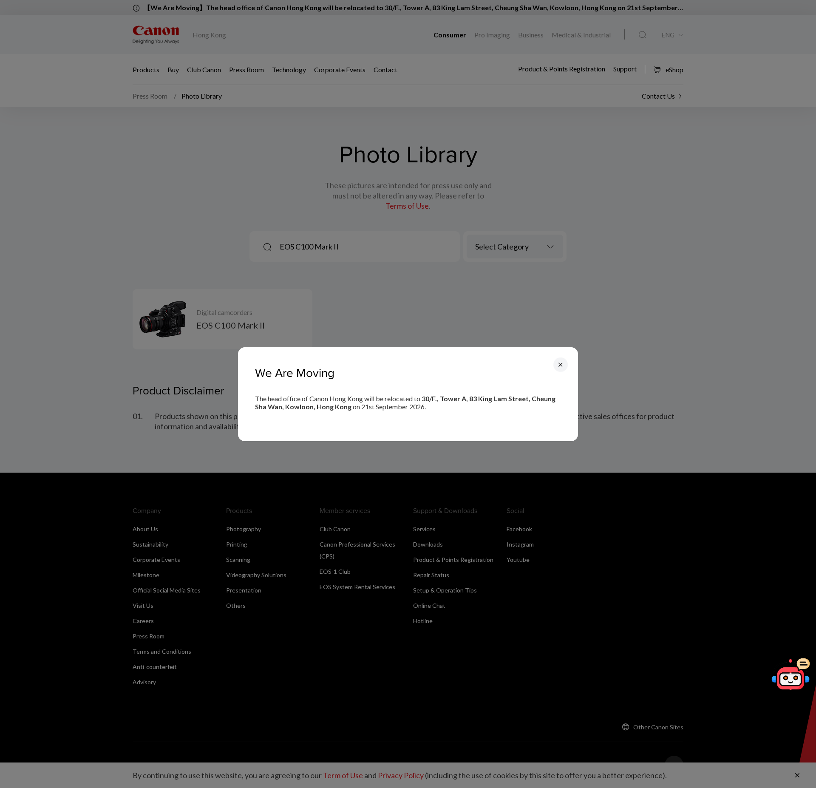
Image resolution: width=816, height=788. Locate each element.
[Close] (560, 364)
